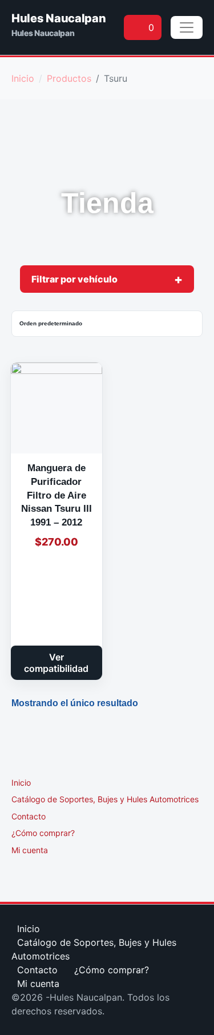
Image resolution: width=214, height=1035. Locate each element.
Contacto (28, 816)
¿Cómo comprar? (43, 833)
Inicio (21, 782)
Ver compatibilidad (56, 662)
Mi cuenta (29, 850)
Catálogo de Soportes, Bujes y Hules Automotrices (105, 799)
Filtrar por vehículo (74, 279)
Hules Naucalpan (58, 18)
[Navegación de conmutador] (187, 27)
